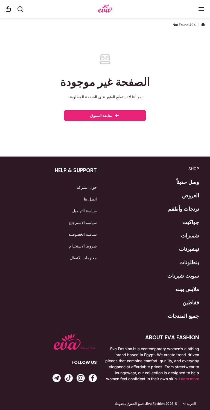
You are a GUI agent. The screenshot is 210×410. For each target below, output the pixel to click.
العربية (191, 404)
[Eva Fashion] (105, 9)
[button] (8, 9)
